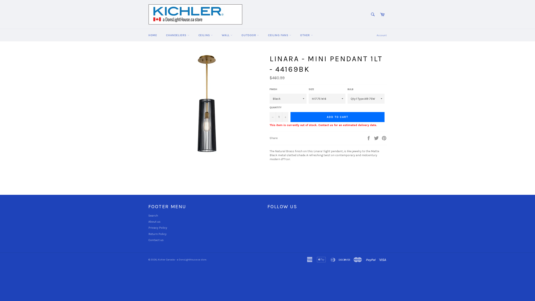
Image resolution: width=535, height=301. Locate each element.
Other (305, 35)
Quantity (276, 107)
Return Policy (157, 234)
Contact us (156, 240)
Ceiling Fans (278, 35)
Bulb (350, 89)
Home (152, 35)
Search (153, 215)
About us (154, 221)
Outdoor (249, 35)
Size (311, 89)
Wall (226, 35)
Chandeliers (176, 35)
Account (382, 35)
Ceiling (204, 35)
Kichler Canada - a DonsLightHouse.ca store (182, 259)
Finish (273, 89)
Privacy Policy (157, 228)
